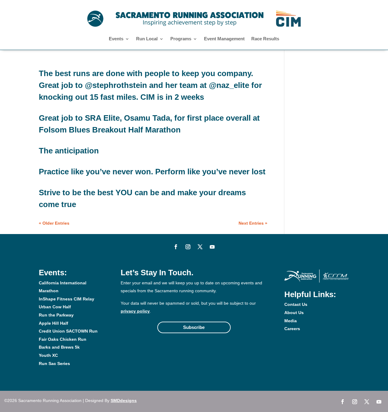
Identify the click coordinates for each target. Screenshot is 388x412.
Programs (180, 39)
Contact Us (295, 304)
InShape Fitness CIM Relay (66, 298)
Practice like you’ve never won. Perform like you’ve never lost (152, 171)
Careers (292, 328)
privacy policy (135, 311)
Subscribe (194, 327)
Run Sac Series (54, 363)
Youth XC (48, 355)
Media (290, 320)
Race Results (265, 39)
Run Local (147, 39)
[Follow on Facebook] (176, 247)
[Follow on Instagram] (188, 247)
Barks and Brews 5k (59, 347)
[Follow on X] (200, 247)
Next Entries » (253, 223)
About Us (294, 312)
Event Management (224, 39)
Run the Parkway (56, 315)
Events (116, 39)
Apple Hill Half (53, 323)
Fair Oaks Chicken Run (62, 339)
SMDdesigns (124, 400)
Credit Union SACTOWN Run (68, 331)
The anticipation (69, 150)
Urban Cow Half (55, 306)
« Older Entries (54, 223)
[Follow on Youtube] (212, 247)
